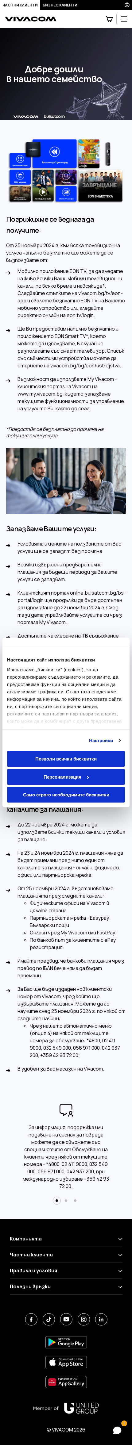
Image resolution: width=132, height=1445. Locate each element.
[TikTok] (48, 1319)
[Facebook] (31, 1319)
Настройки (101, 740)
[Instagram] (83, 1319)
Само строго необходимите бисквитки (66, 794)
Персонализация (62, 777)
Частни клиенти (20, 5)
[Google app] (66, 1342)
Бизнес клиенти (60, 5)
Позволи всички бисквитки (66, 758)
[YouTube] (66, 1319)
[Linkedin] (101, 1319)
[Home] (30, 19)
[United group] (66, 1408)
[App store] (66, 1362)
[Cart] (109, 19)
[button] (57, 1201)
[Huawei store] (66, 1382)
